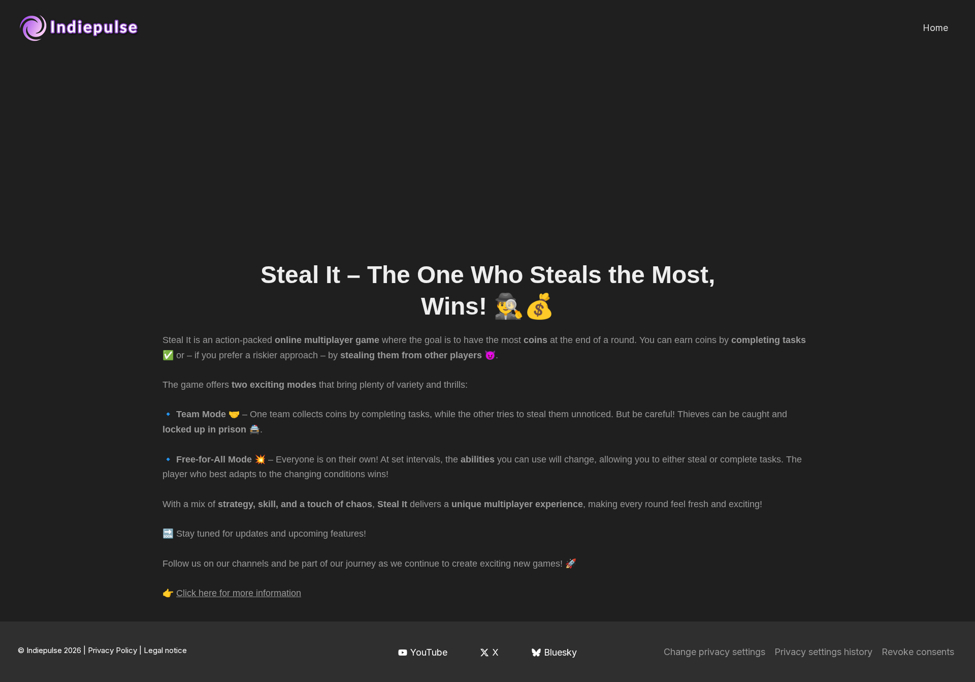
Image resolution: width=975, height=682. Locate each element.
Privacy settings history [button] (823, 651)
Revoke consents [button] (918, 651)
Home (935, 27)
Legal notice (165, 650)
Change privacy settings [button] (714, 651)
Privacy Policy (112, 650)
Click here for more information (238, 593)
